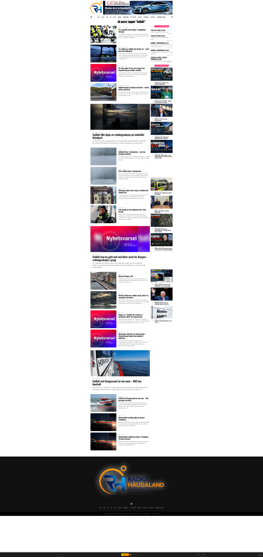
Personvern (146, 17)
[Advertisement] (162, 168)
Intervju (140, 17)
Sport (114, 17)
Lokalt (103, 17)
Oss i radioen (133, 17)
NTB (107, 17)
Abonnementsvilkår (161, 17)
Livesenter (153, 17)
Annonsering (126, 17)
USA (110, 17)
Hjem (99, 17)
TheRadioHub (260, 555)
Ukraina (119, 17)
